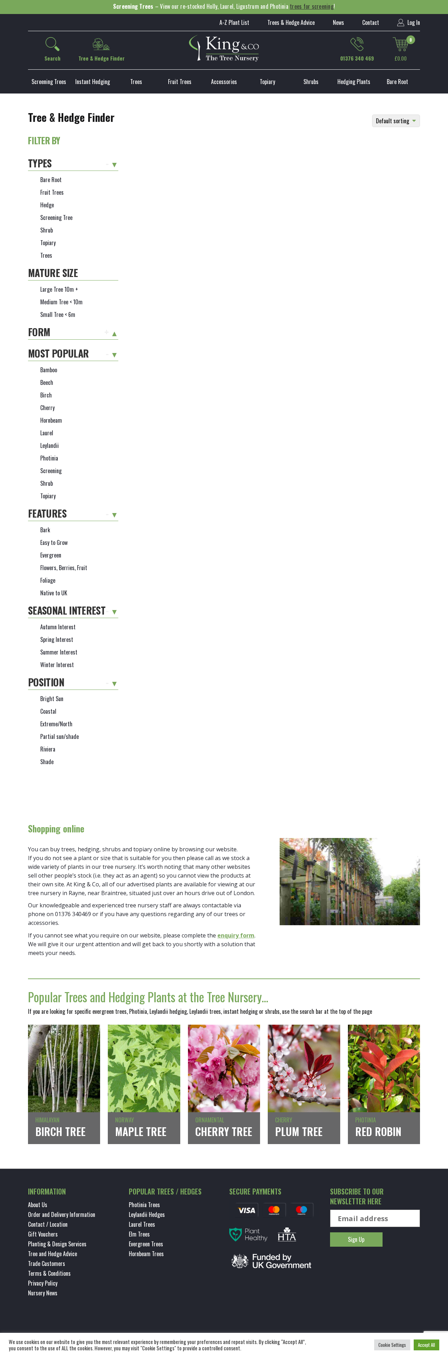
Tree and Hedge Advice (52, 1253)
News (338, 22)
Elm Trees (139, 1234)
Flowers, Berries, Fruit (63, 567)
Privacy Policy (42, 1283)
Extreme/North (56, 724)
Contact (370, 22)
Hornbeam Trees (146, 1253)
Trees (136, 81)
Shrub (46, 230)
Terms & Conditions (49, 1273)
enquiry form (235, 935)
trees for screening (312, 6)
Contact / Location (48, 1224)
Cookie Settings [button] (392, 1344)
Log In (413, 22)
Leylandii (49, 445)
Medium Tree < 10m (61, 302)
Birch (46, 395)
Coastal (48, 711)
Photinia (49, 458)
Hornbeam (51, 420)
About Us (37, 1204)
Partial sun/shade (59, 736)
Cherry (47, 407)
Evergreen (50, 555)
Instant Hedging (92, 81)
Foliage (47, 580)
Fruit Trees (179, 81)
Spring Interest (56, 639)
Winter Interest (57, 664)
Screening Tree (56, 217)
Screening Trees (48, 81)
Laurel (46, 433)
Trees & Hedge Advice (291, 22)
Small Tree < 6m (57, 314)
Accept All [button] (426, 1344)
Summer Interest (58, 652)
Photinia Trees (144, 1204)
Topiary (267, 81)
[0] (401, 44)
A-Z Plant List (234, 22)
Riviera (47, 749)
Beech (46, 382)
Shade (47, 761)
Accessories (224, 81)
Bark (45, 530)
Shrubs (310, 81)
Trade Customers (46, 1263)
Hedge (47, 205)
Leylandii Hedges (147, 1214)
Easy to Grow (54, 542)
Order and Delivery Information (61, 1214)
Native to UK (53, 593)
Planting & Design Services (57, 1244)
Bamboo (48, 370)
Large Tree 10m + (59, 289)
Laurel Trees (142, 1224)
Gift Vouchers (43, 1234)
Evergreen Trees (146, 1244)
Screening (51, 470)
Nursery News (42, 1293)
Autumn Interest (58, 627)
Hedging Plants (353, 81)
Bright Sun (51, 698)
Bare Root (397, 81)
